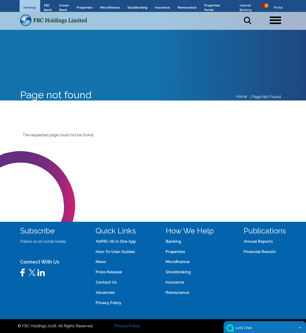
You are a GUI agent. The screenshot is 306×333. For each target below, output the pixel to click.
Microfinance (178, 261)
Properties (175, 251)
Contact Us (106, 282)
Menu (277, 18)
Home (241, 96)
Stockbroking (178, 272)
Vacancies (105, 292)
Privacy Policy (127, 326)
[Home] (55, 20)
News (101, 261)
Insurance (175, 282)
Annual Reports (258, 241)
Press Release (109, 272)
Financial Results (260, 251)
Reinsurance (177, 292)
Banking (173, 241)
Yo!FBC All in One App (116, 241)
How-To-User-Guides (115, 251)
